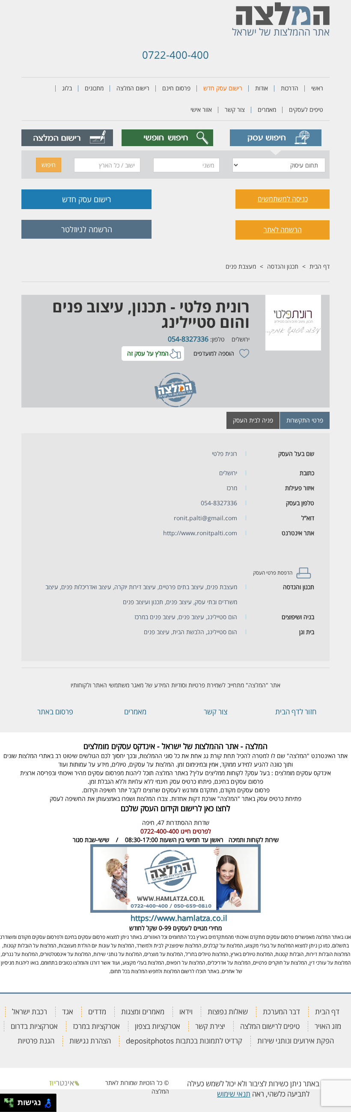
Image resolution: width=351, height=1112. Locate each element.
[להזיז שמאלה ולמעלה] (6, 1100)
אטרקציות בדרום (34, 1026)
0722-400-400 (175, 55)
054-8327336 (188, 339)
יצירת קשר (210, 1026)
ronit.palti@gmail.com (205, 518)
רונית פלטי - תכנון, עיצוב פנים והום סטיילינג (151, 314)
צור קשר (235, 109)
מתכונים (94, 88)
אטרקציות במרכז (96, 1026)
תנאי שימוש (233, 1094)
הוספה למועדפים (213, 353)
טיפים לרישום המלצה (270, 1026)
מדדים (97, 1011)
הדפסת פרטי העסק (272, 572)
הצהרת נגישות (90, 1041)
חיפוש (49, 165)
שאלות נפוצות (228, 1011)
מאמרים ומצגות (142, 1011)
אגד (67, 1011)
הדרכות (289, 88)
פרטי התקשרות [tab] (304, 420)
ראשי (317, 88)
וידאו (186, 1011)
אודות (261, 88)
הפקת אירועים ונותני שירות (295, 1041)
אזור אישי (201, 109)
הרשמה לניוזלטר (86, 229)
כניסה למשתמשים (283, 199)
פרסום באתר (55, 711)
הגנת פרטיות (36, 1041)
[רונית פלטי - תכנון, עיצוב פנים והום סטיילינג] (291, 323)
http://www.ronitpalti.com (200, 533)
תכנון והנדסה (282, 266)
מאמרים (267, 109)
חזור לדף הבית (295, 711)
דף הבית (319, 266)
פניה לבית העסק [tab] (253, 420)
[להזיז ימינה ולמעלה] (11, 1100)
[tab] (275, 137)
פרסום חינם (176, 88)
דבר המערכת (281, 1011)
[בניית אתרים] (64, 1083)
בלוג (67, 88)
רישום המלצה (132, 88)
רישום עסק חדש (222, 88)
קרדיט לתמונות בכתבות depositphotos (184, 1041)
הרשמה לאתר (283, 229)
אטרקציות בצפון (157, 1026)
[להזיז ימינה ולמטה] (11, 1105)
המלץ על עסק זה (148, 353)
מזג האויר (328, 1026)
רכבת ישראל (29, 1011)
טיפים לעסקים (306, 109)
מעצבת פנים (241, 266)
